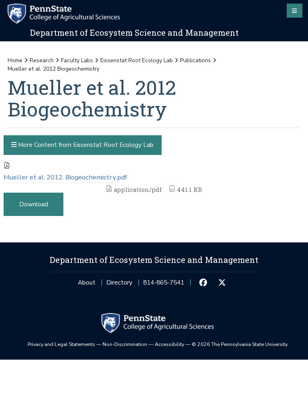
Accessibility (169, 344)
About (86, 282)
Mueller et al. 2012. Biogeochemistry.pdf (65, 177)
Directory (119, 282)
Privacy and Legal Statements (61, 344)
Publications (195, 60)
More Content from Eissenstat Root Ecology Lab (85, 144)
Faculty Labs (77, 60)
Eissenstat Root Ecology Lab (136, 60)
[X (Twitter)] (221, 282)
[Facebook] (203, 282)
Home (15, 60)
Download (33, 204)
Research (42, 60)
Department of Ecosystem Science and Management (134, 32)
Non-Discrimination (125, 344)
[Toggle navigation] (294, 10)
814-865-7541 (163, 284)
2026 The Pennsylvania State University (240, 344)
